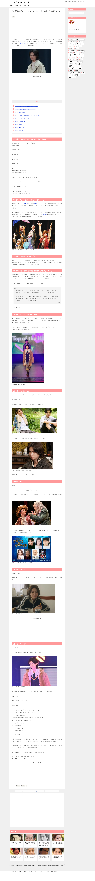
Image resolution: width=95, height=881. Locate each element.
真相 (70, 70)
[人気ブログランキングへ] (72, 23)
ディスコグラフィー (80, 39)
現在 (70, 66)
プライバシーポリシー (27, 5)
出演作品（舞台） (18, 124)
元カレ (76, 46)
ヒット (80, 41)
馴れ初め (72, 77)
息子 (70, 61)
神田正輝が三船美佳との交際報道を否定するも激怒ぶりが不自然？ (30, 844)
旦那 (76, 61)
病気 (80, 68)
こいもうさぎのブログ (19, 2)
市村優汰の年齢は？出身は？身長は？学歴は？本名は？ (26, 106)
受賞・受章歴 (81, 50)
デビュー (17, 785)
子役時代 (81, 55)
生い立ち (72, 68)
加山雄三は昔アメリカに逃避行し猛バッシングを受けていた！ (44, 857)
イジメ (70, 39)
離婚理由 (77, 75)
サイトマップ (18, 5)
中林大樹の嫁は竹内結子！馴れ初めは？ (57, 857)
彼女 (81, 59)
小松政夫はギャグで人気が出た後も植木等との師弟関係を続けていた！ (44, 844)
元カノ (70, 46)
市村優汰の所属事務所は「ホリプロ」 (23, 112)
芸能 (13, 16)
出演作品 (22, 785)
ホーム (11, 5)
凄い (76, 48)
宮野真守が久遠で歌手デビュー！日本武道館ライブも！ (58, 844)
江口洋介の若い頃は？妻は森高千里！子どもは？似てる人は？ (16, 857)
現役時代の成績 (77, 66)
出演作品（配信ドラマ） (20, 127)
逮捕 (83, 72)
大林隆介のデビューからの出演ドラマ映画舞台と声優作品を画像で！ (23, 865)
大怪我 (70, 52)
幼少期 (71, 59)
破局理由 (76, 70)
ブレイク (72, 44)
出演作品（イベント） (19, 130)
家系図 (74, 57)
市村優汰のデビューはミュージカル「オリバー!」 (25, 109)
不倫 (78, 44)
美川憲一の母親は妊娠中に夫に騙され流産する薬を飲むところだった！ (51, 865)
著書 (79, 72)
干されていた (81, 57)
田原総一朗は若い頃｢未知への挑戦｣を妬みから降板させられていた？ (30, 857)
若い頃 (72, 73)
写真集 (70, 48)
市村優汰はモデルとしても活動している (23, 118)
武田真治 (45, 214)
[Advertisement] (37, 27)
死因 (70, 64)
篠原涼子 (36, 203)
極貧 (81, 61)
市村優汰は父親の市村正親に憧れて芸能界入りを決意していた (28, 115)
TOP (15, 871)
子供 (75, 55)
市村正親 (22, 43)
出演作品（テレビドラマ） (20, 121)
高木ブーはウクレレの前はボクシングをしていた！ (16, 844)
